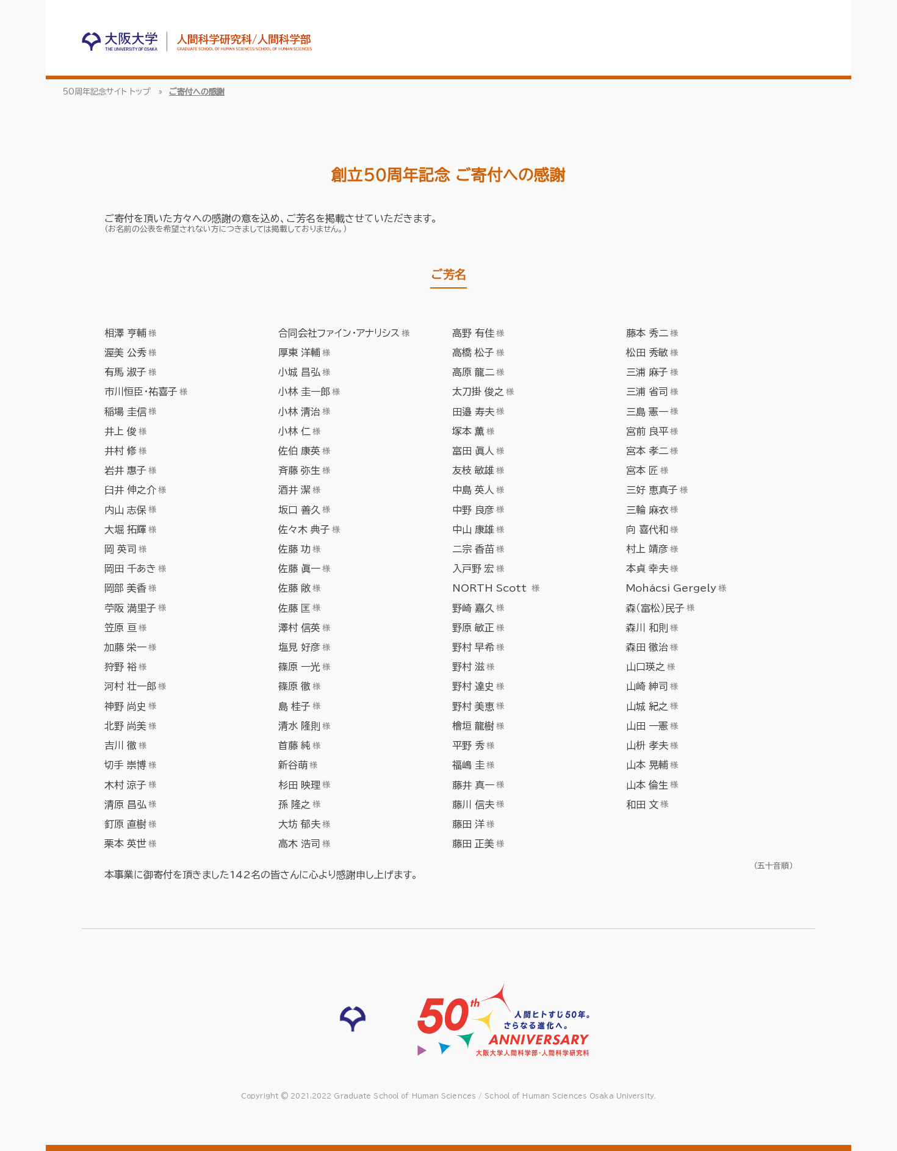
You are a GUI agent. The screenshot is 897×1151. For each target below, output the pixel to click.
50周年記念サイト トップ (106, 91)
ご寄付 (119, 218)
